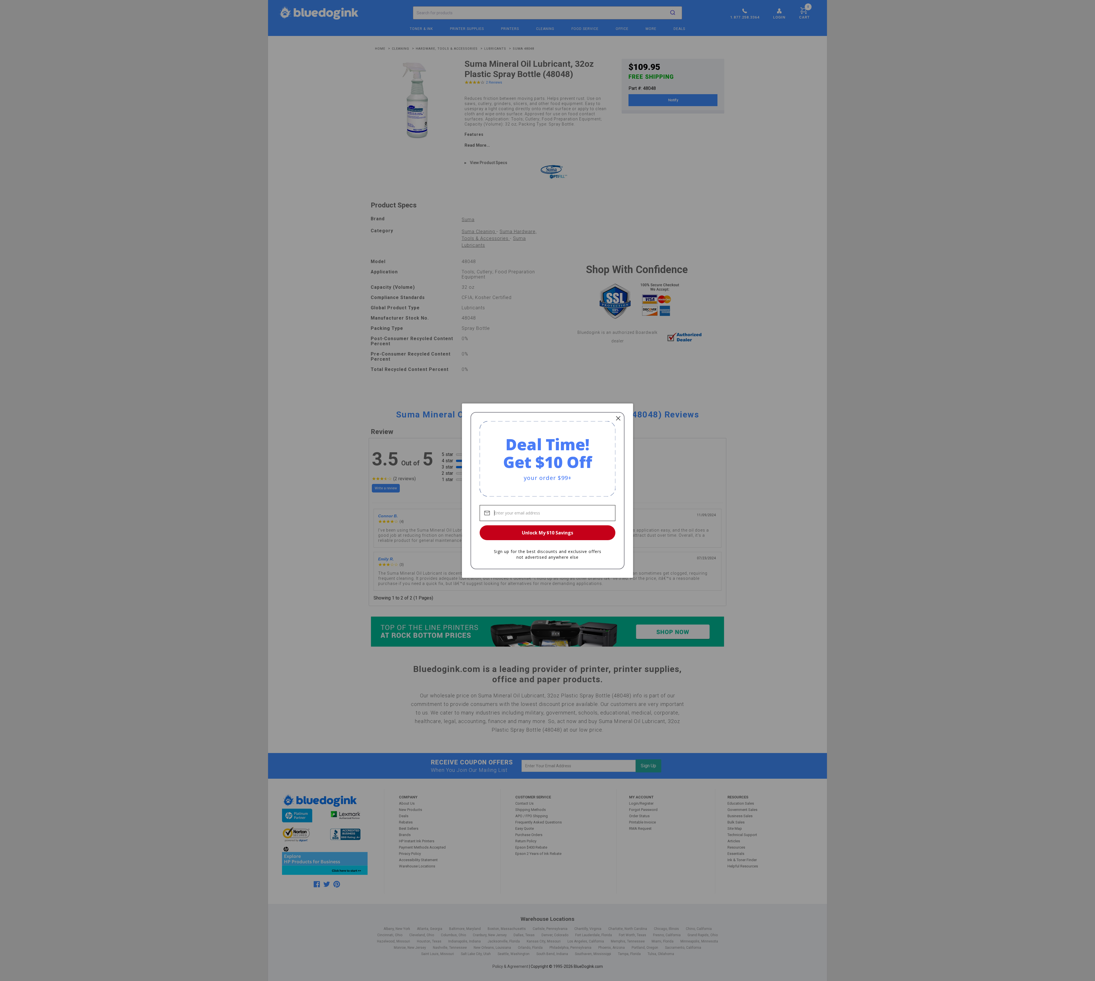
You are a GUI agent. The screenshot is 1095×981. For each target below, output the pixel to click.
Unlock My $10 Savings (547, 533)
